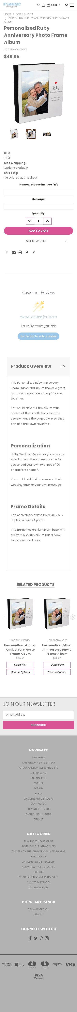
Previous (4, 617)
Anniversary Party (38, 882)
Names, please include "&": (38, 184)
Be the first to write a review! (38, 336)
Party (38, 793)
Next (72, 617)
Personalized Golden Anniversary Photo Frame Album (20, 649)
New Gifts (38, 757)
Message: (38, 199)
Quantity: (38, 213)
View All (38, 914)
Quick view (20, 664)
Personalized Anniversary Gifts (38, 767)
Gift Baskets (39, 773)
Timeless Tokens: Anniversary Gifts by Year (38, 851)
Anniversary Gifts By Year (38, 762)
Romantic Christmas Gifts (39, 846)
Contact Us (38, 804)
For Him (38, 788)
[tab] (38, 366)
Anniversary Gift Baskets (38, 861)
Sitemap (38, 819)
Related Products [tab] (35, 584)
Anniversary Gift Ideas (38, 798)
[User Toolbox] (43, 5)
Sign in (30, 814)
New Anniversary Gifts (38, 841)
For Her (38, 783)
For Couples (38, 778)
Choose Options (20, 672)
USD (54, 5)
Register (45, 814)
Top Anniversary (38, 909)
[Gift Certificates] (48, 5)
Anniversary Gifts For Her (38, 867)
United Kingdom (38, 887)
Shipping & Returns (38, 809)
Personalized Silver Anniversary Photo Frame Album (57, 649)
